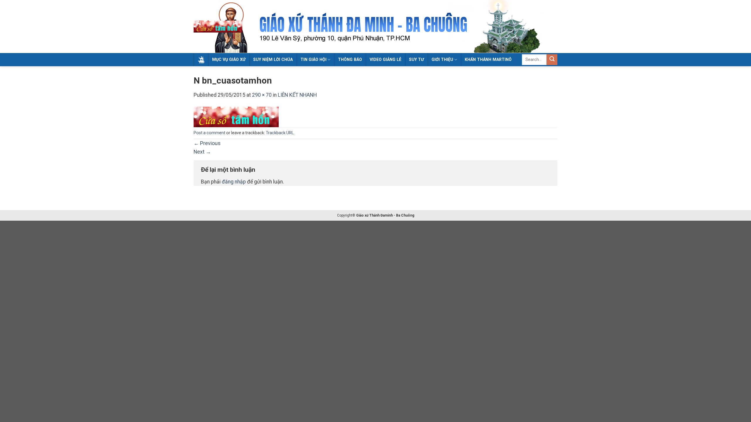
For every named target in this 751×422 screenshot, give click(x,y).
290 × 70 (262, 95)
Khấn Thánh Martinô (488, 59)
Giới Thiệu (442, 59)
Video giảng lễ (385, 59)
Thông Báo (350, 59)
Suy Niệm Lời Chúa (273, 59)
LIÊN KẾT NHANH (297, 95)
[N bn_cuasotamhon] (236, 117)
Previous (207, 143)
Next (202, 152)
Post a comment (209, 132)
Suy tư (416, 59)
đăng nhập (234, 182)
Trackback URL (280, 132)
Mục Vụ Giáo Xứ (229, 59)
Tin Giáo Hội (313, 59)
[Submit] (552, 59)
